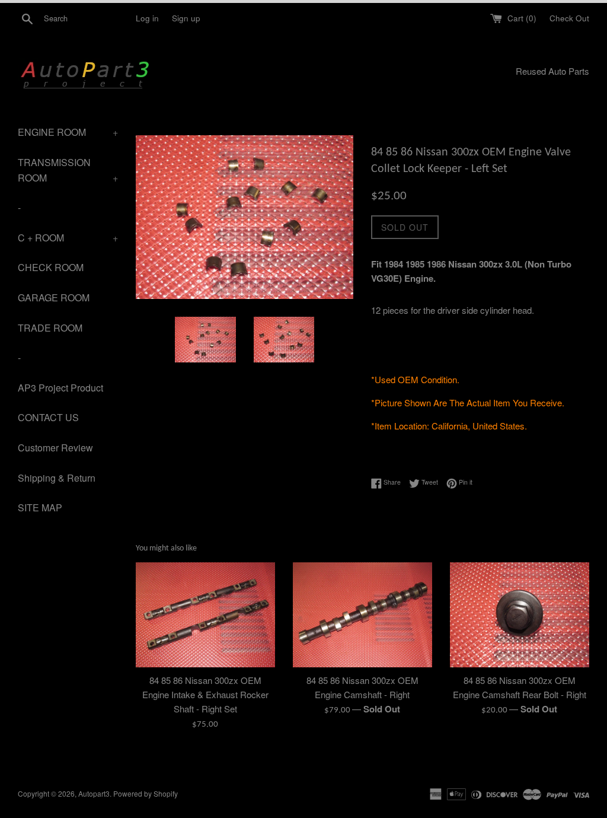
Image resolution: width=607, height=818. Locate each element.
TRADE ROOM (50, 328)
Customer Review (55, 447)
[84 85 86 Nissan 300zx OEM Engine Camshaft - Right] (362, 614)
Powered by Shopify (145, 793)
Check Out (569, 18)
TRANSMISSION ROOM (68, 169)
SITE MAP (40, 507)
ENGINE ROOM (68, 132)
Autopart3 (94, 793)
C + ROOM (68, 237)
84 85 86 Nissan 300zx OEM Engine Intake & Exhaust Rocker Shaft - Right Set (205, 694)
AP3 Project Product (60, 387)
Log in (147, 18)
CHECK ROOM (51, 267)
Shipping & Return (56, 478)
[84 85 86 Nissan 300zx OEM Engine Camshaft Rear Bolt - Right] (519, 614)
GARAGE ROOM (54, 297)
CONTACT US (48, 417)
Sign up (186, 18)
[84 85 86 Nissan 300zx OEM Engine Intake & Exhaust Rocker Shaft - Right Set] (205, 614)
